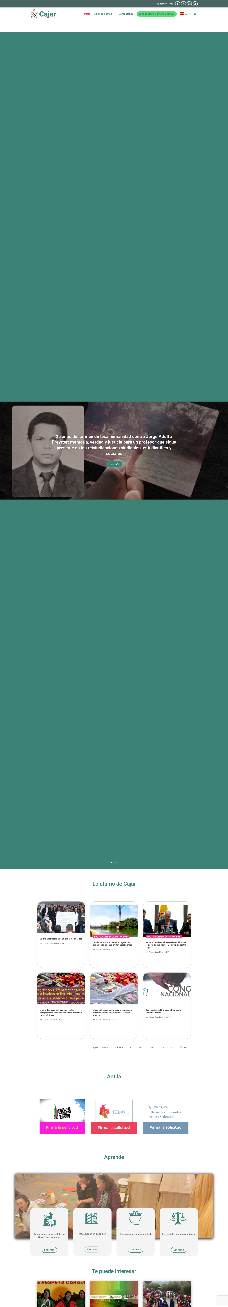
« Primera (118, 1047)
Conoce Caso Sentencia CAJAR (156, 13)
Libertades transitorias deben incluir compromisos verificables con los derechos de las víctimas (61, 1012)
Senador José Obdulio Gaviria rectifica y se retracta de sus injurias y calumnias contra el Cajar (167, 945)
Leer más (114, 464)
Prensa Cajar (48, 943)
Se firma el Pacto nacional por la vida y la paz (61, 939)
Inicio (87, 14)
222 (162, 1047)
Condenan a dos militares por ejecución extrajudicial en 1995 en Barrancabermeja (112, 943)
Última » (183, 1047)
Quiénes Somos (103, 14)
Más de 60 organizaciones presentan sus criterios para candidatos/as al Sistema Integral (112, 1012)
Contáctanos (126, 14)
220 (140, 1047)
